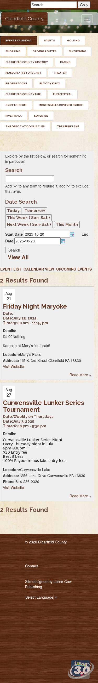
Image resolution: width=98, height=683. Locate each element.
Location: (11, 354)
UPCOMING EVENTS (74, 269)
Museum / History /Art (23, 72)
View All (18, 257)
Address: (11, 360)
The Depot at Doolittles (25, 126)
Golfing (73, 40)
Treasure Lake (68, 126)
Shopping (12, 51)
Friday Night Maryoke (35, 306)
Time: (8, 323)
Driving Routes (44, 51)
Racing (65, 62)
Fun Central (62, 94)
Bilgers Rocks (16, 83)
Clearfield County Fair (23, 94)
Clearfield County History (26, 62)
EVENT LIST (10, 269)
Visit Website (13, 366)
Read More (80, 374)
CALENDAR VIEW (39, 269)
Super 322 (41, 115)
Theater (60, 72)
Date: (8, 313)
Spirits (49, 40)
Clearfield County (24, 18)
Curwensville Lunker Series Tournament (43, 406)
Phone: (9, 481)
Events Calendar (18, 40)
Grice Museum (15, 105)
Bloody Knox (49, 83)
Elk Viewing (77, 51)
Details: (9, 330)
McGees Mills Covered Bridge (61, 105)
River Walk (13, 115)
